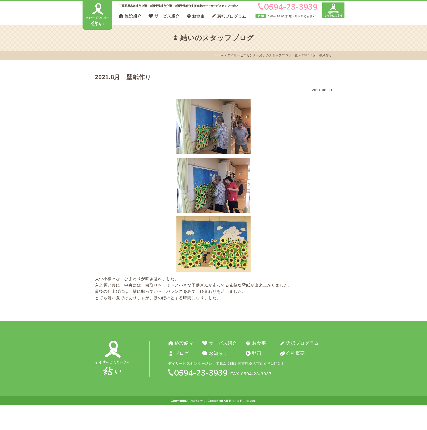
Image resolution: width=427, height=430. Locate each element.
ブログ (182, 353)
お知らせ (218, 353)
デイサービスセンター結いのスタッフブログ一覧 (262, 55)
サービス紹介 (223, 343)
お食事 (259, 343)
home (219, 55)
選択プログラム (302, 343)
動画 (256, 353)
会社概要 (295, 353)
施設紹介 (184, 343)
